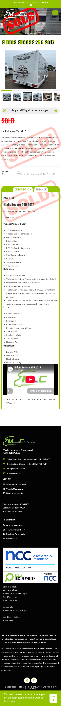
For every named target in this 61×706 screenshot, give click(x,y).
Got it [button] (53, 698)
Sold (18, 171)
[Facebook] (27, 680)
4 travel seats (34, 174)
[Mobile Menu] (55, 13)
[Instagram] (34, 680)
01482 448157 (42, 2)
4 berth (25, 174)
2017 (19, 174)
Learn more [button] (10, 701)
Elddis (43, 174)
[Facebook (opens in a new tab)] (30, 5)
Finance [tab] (41, 189)
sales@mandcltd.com (24, 2)
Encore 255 (51, 174)
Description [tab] (22, 189)
